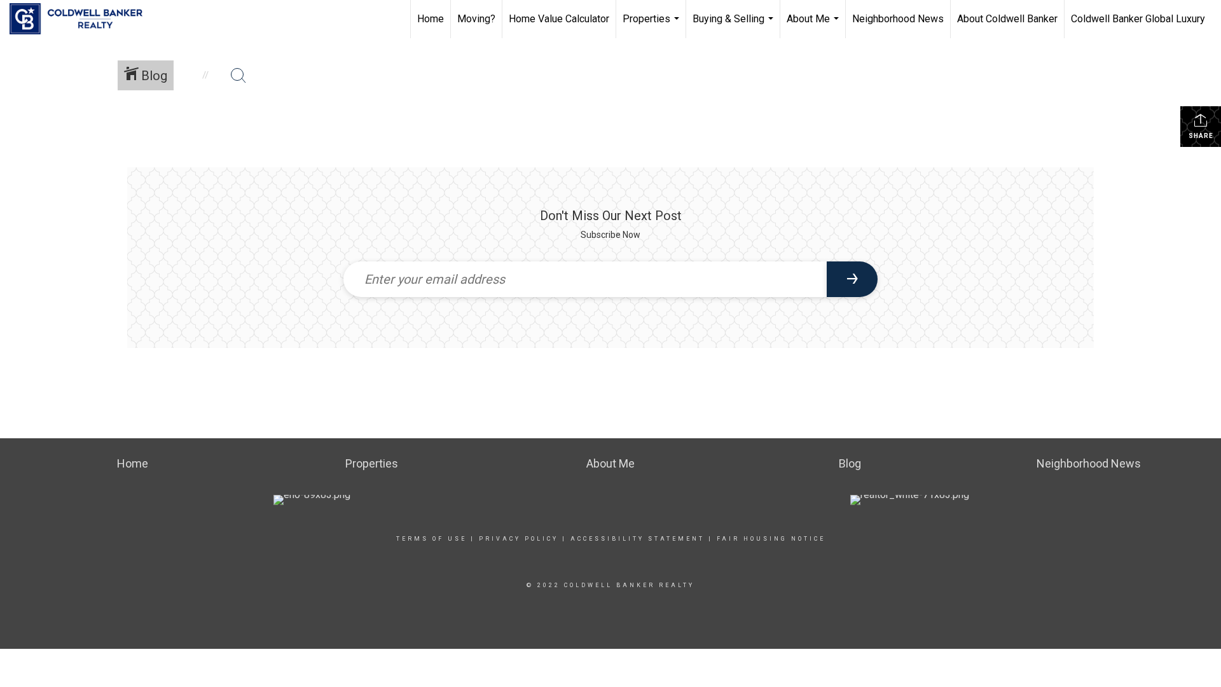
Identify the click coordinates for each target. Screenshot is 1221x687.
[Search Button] (238, 76)
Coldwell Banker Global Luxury (1138, 19)
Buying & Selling (734, 25)
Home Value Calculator (559, 19)
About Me (814, 25)
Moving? (476, 19)
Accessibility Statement (637, 539)
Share (1201, 135)
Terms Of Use (431, 539)
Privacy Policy (518, 539)
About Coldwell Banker (1007, 19)
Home (430, 19)
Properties (652, 25)
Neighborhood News (898, 19)
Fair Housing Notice (771, 539)
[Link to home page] (82, 19)
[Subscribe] (852, 279)
